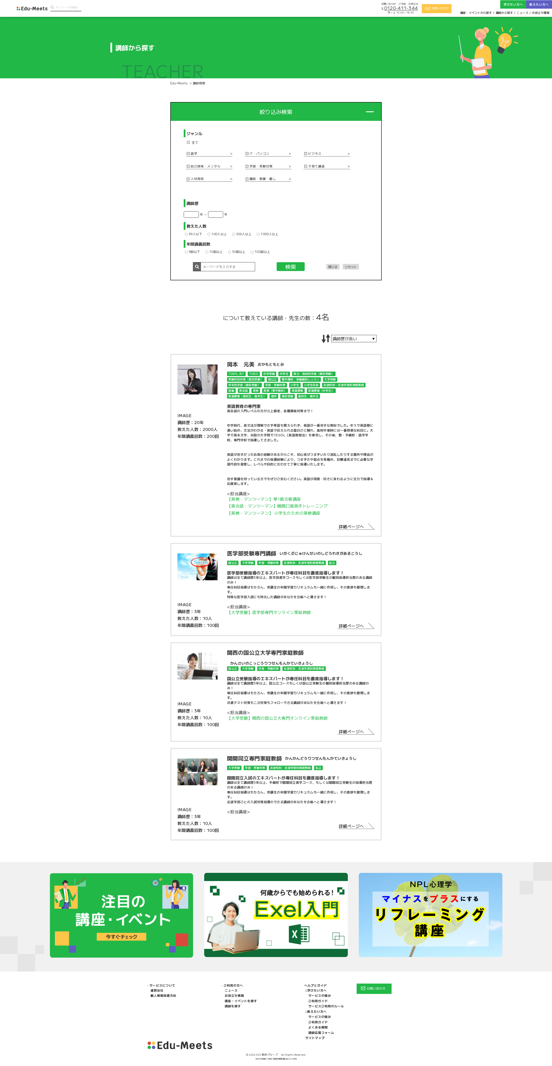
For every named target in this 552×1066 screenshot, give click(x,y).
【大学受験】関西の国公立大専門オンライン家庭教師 (277, 718)
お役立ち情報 (540, 13)
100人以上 (219, 234)
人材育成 (197, 179)
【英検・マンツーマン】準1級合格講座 (264, 499)
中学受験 (269, 374)
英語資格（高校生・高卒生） (247, 396)
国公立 (272, 379)
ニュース (522, 13)
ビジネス (314, 153)
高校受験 (287, 396)
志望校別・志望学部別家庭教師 (343, 385)
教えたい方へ (317, 1011)
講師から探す (504, 13)
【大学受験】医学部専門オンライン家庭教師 (269, 612)
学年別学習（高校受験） (244, 385)
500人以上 (244, 234)
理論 (231, 390)
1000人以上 (269, 234)
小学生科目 (311, 385)
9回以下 (194, 251)
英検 (256, 390)
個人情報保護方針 (163, 995)
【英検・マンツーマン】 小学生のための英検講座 (273, 513)
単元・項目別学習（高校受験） (313, 374)
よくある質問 (318, 1027)
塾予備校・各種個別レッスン (300, 379)
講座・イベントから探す (476, 13)
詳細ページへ (351, 526)
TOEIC (253, 374)
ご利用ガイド (318, 1001)
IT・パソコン (259, 153)
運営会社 (157, 990)
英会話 (243, 390)
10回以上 (216, 251)
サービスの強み (319, 995)
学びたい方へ (317, 990)
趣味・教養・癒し (262, 179)
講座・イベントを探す (241, 1001)
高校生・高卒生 (308, 396)
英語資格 (297, 390)
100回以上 (262, 251)
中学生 (284, 374)
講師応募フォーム (321, 1032)
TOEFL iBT (236, 374)
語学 (194, 153)
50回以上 (238, 251)
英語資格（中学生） (321, 390)
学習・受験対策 (261, 166)
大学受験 (330, 379)
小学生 (294, 385)
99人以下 (195, 234)
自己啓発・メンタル (206, 166)
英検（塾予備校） (275, 390)
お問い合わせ (376, 988)
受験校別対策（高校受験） (245, 379)
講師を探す (233, 1006)
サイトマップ (315, 1037)
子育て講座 (316, 166)
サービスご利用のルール (326, 1006)
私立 (332, 563)
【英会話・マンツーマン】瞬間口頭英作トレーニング (277, 505)
